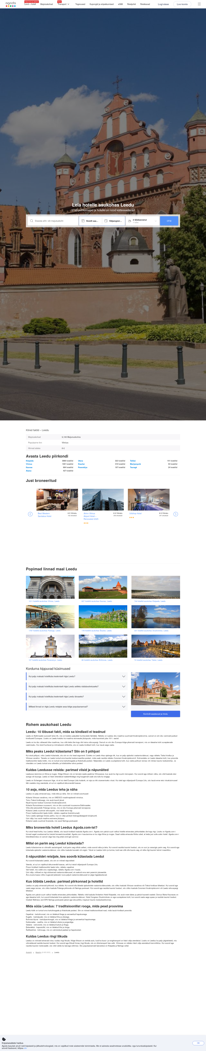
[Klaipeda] (156, 587)
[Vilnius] (51, 587)
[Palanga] (51, 616)
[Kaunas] (104, 587)
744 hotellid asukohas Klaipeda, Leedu (150, 601)
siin (25, 1048)
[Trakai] (156, 646)
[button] (77, 676)
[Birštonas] (104, 646)
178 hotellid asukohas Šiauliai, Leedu (97, 630)
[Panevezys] (51, 646)
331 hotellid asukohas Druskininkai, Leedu (151, 630)
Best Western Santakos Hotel (44, 515)
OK (198, 1043)
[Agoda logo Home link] (10, 4)
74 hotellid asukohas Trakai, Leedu (148, 660)
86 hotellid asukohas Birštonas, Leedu (97, 660)
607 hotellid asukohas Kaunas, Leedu (97, 601)
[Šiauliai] (104, 616)
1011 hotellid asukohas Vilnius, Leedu (44, 601)
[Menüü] (199, 4)
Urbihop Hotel (135, 513)
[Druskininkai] (156, 616)
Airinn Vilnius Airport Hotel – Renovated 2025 (91, 516)
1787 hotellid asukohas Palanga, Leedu (45, 630)
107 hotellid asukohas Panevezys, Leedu (45, 660)
